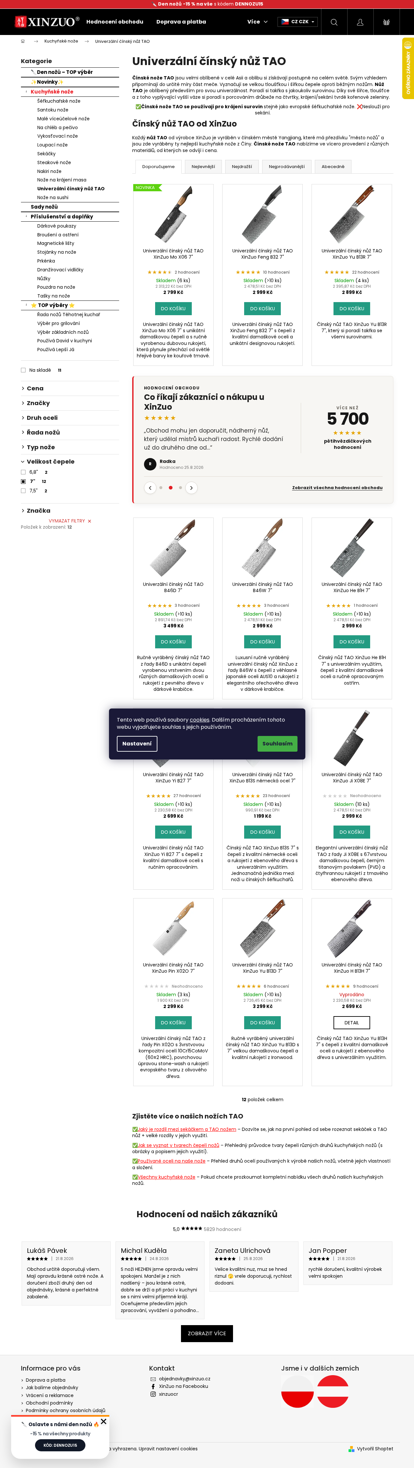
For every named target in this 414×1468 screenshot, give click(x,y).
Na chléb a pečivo (57, 127)
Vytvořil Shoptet (375, 1449)
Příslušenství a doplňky (62, 216)
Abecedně (333, 166)
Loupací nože (52, 145)
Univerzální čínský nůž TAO (71, 188)
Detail (352, 1022)
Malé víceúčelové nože (63, 118)
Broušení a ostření (58, 234)
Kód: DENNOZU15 (60, 1445)
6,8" (38, 472)
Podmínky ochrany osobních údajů (65, 1410)
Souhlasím (277, 743)
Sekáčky (46, 153)
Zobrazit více (207, 1333)
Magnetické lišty (55, 243)
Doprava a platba (45, 1380)
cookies (199, 720)
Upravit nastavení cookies (168, 1448)
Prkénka (46, 261)
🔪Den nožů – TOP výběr (62, 72)
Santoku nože (52, 110)
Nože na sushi (52, 197)
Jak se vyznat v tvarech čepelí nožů (178, 1145)
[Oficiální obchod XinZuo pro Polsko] (297, 1391)
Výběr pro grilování (58, 323)
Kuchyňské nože (52, 91)
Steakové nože (54, 162)
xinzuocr (168, 1394)
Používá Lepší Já (55, 349)
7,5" (38, 490)
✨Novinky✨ (47, 81)
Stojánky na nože (56, 252)
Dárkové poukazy (56, 226)
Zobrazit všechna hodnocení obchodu (337, 488)
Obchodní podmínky (49, 1403)
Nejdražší (242, 166)
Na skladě (45, 370)
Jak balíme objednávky (52, 1387)
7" (38, 481)
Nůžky (43, 278)
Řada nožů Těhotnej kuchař (68, 314)
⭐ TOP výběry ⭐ (53, 305)
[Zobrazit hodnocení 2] (170, 488)
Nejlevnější (203, 166)
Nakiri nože (49, 171)
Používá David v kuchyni (64, 340)
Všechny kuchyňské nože (166, 1177)
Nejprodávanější (287, 166)
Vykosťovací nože (57, 136)
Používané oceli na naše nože (172, 1161)
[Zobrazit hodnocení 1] (161, 488)
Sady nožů (44, 206)
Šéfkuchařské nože (59, 101)
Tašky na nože (53, 296)
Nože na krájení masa (61, 180)
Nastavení (137, 743)
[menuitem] (115, 22)
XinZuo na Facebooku (183, 1386)
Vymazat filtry (67, 521)
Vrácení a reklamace (50, 1395)
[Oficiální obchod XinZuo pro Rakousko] (332, 1391)
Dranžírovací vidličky (60, 269)
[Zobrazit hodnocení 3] (180, 488)
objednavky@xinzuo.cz (184, 1378)
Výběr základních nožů (63, 332)
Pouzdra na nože (56, 287)
